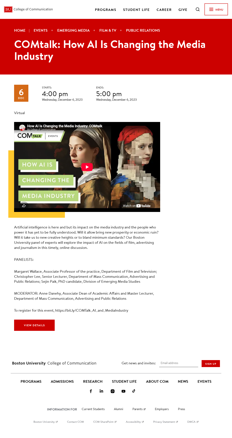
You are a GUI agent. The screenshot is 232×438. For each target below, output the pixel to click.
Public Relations (143, 30)
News (183, 381)
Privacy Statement (164, 421)
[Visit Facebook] (93, 391)
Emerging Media (73, 30)
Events (41, 30)
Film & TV (107, 30)
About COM (157, 381)
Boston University (44, 421)
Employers (162, 409)
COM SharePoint (103, 421)
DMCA (191, 421)
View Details (34, 325)
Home (19, 30)
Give (183, 9)
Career (164, 9)
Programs (105, 9)
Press (181, 409)
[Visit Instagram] (115, 391)
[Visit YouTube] (125, 391)
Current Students (93, 409)
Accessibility (133, 421)
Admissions (62, 381)
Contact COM (75, 421)
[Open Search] (197, 9)
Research (93, 381)
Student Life (136, 9)
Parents (137, 409)
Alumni (118, 409)
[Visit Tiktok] (136, 391)
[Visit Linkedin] (104, 391)
